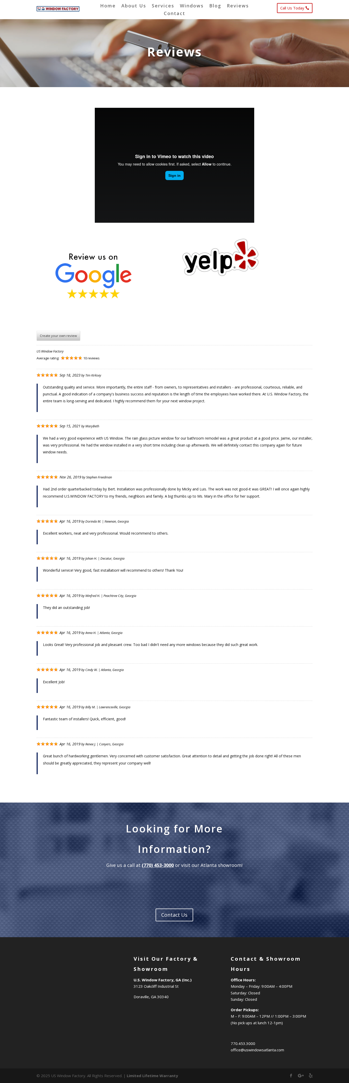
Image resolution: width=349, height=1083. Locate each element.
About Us (133, 6)
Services (163, 6)
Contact (174, 13)
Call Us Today (292, 7)
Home (108, 6)
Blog (215, 6)
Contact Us (174, 914)
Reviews (238, 6)
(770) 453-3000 (158, 865)
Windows (192, 6)
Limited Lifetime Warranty (152, 1075)
